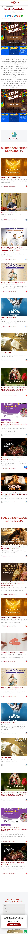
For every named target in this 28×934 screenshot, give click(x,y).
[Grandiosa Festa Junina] (14, 38)
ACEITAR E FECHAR (14, 924)
